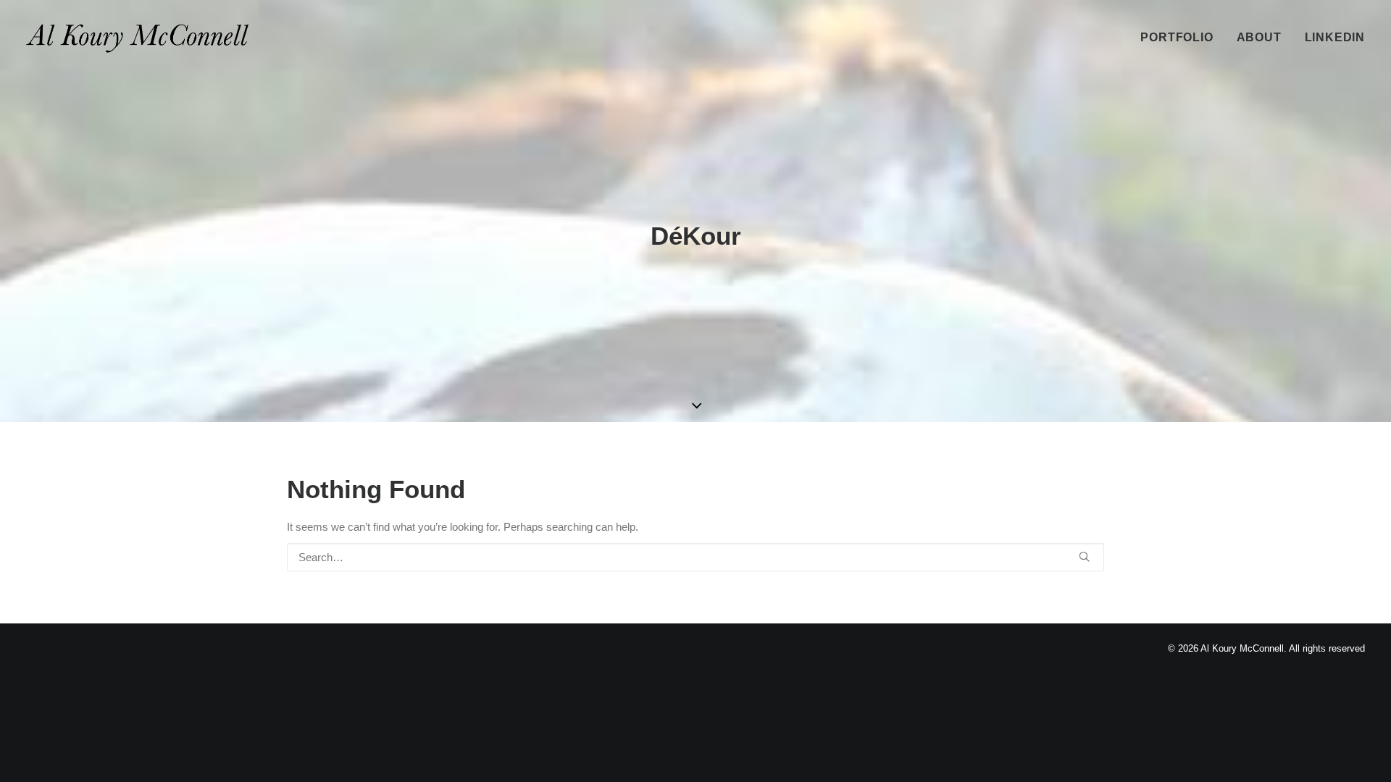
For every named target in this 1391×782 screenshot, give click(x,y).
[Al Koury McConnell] (137, 38)
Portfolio (1176, 37)
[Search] (695, 557)
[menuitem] (1181, 37)
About (1259, 37)
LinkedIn (1335, 37)
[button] (1084, 556)
